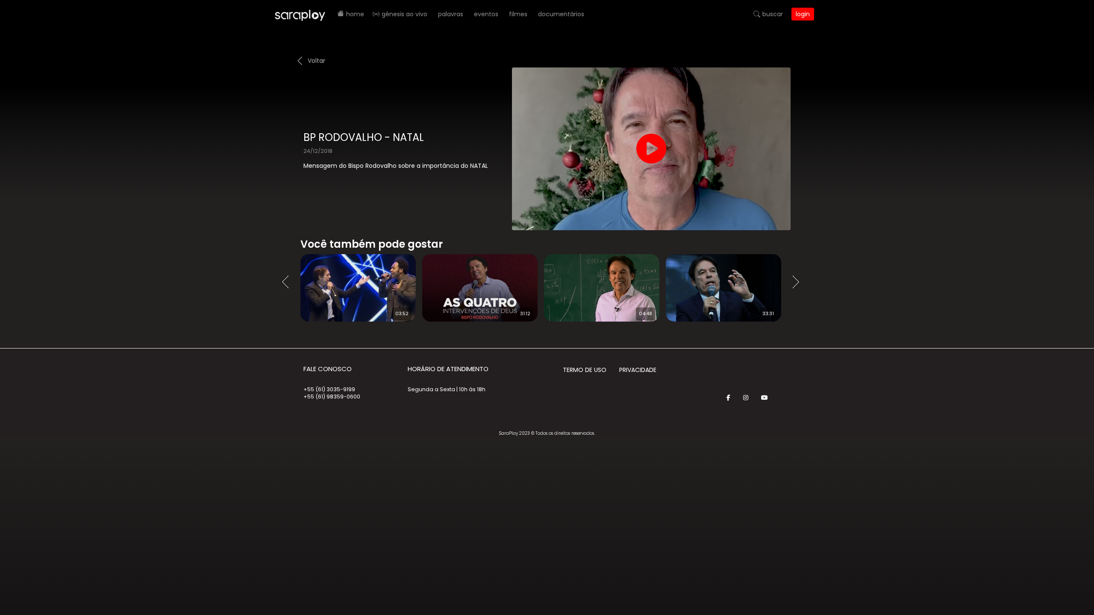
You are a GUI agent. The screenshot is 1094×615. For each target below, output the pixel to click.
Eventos (486, 14)
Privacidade (637, 370)
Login (803, 14)
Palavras (450, 14)
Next (799, 282)
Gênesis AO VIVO (404, 14)
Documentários (561, 14)
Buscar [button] (772, 14)
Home (355, 14)
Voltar (316, 60)
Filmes (518, 14)
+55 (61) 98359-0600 (331, 396)
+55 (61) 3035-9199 (329, 389)
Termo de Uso (584, 370)
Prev (287, 282)
